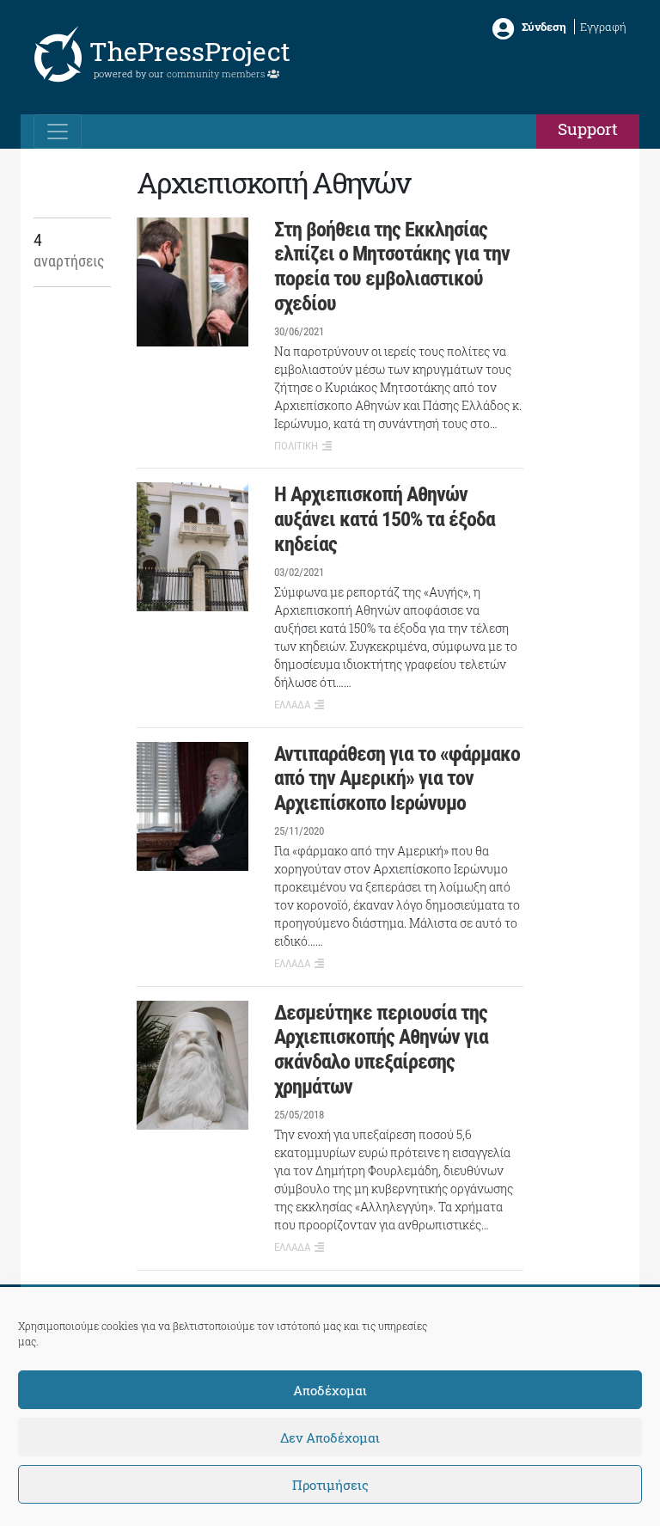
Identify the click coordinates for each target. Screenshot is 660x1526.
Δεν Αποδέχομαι (330, 1437)
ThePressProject (189, 51)
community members (217, 73)
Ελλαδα (292, 704)
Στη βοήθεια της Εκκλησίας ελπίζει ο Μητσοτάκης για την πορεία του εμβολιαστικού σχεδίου (392, 267)
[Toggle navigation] (58, 131)
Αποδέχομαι (330, 1390)
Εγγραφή (603, 26)
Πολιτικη (296, 445)
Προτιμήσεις (330, 1484)
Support (588, 128)
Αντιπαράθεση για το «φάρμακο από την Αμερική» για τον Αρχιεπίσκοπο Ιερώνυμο (397, 779)
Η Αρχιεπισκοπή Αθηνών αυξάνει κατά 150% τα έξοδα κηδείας (384, 519)
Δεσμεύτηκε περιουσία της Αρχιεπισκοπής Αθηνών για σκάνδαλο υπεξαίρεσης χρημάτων (381, 1050)
